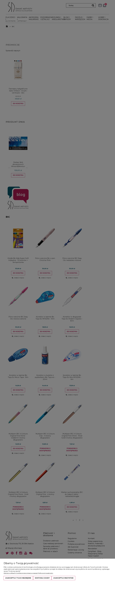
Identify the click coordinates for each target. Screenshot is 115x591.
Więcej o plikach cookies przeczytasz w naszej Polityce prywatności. (28, 573)
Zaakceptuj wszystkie (63, 578)
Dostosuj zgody (42, 578)
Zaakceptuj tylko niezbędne (18, 578)
